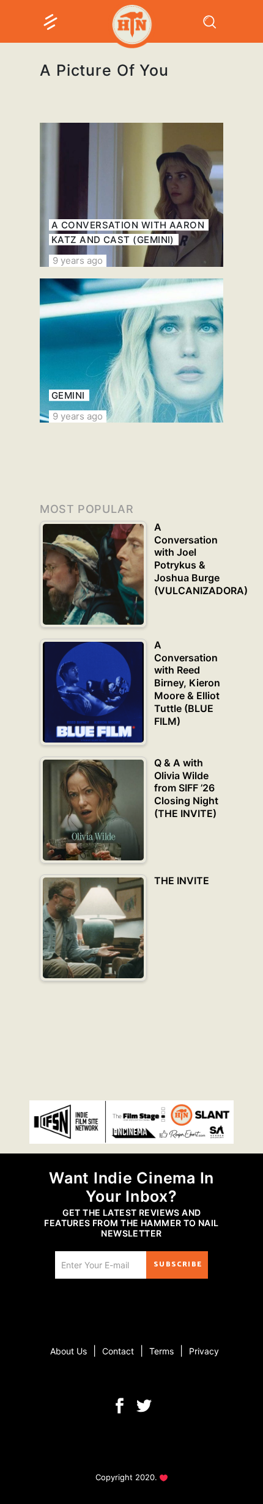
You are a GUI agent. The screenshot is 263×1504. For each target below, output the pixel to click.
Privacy (204, 1351)
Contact (118, 1351)
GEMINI (68, 395)
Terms (161, 1351)
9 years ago (78, 260)
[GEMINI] (131, 350)
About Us (68, 1351)
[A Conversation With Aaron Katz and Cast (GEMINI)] (131, 195)
